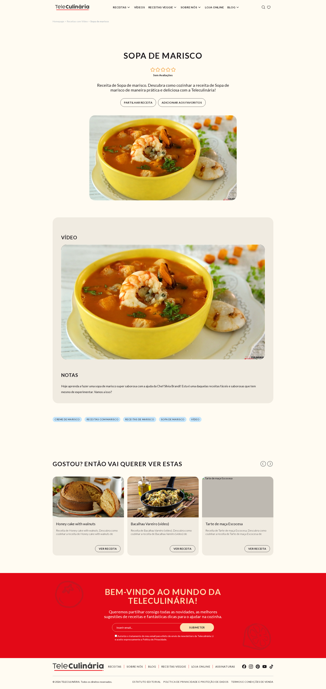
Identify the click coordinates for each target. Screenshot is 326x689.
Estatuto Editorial (147, 681)
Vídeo (195, 419)
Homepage (58, 21)
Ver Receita (108, 548)
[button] (152, 69)
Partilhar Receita (138, 102)
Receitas (119, 7)
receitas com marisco (102, 419)
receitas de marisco (139, 419)
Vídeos (139, 7)
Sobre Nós (189, 7)
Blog (231, 7)
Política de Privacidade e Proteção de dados (196, 681)
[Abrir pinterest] (258, 667)
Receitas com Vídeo (77, 21)
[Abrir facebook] (244, 667)
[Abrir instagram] (251, 667)
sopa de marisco (173, 419)
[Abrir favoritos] (269, 7)
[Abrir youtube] (264, 667)
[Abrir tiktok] (271, 667)
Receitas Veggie (160, 7)
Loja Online (214, 7)
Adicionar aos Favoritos (182, 102)
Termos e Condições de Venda (252, 681)
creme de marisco (67, 419)
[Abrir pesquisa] (263, 7)
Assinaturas (225, 666)
